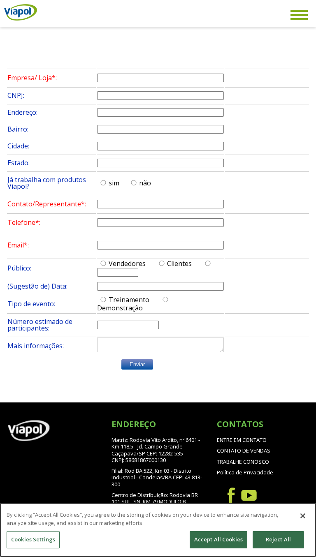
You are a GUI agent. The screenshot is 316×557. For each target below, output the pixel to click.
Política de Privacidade (245, 472)
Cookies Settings (33, 539)
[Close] (303, 516)
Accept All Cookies (218, 539)
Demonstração (120, 307)
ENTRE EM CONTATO (242, 440)
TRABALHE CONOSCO (243, 461)
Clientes (179, 263)
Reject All (278, 539)
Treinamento (129, 299)
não (145, 182)
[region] (158, 530)
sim (114, 182)
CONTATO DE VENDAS (243, 450)
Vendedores (127, 263)
